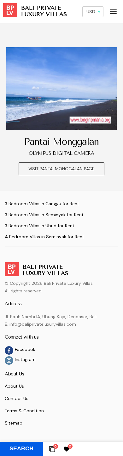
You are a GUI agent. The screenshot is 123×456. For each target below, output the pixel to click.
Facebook (25, 349)
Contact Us (16, 398)
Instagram (25, 359)
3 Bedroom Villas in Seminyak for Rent (44, 214)
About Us (14, 386)
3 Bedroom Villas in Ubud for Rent (39, 225)
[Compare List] (52, 449)
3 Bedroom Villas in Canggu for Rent (42, 203)
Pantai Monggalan (61, 141)
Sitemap (13, 423)
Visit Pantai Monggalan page (61, 169)
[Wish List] (66, 449)
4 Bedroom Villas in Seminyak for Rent (44, 236)
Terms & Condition (24, 411)
